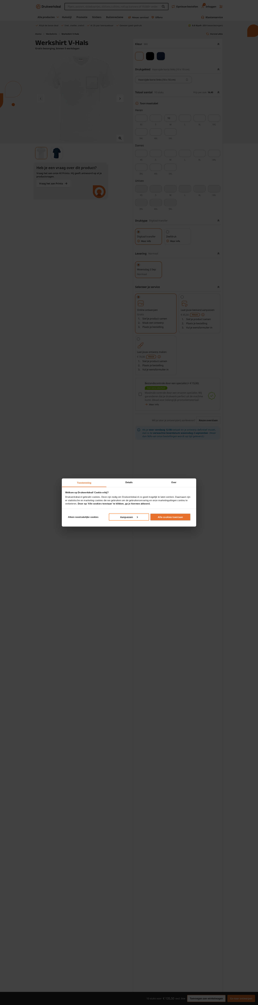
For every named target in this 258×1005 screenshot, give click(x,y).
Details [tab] (129, 482)
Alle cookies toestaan (170, 517)
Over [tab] (173, 482)
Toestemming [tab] (84, 483)
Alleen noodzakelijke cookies (83, 517)
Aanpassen (126, 517)
